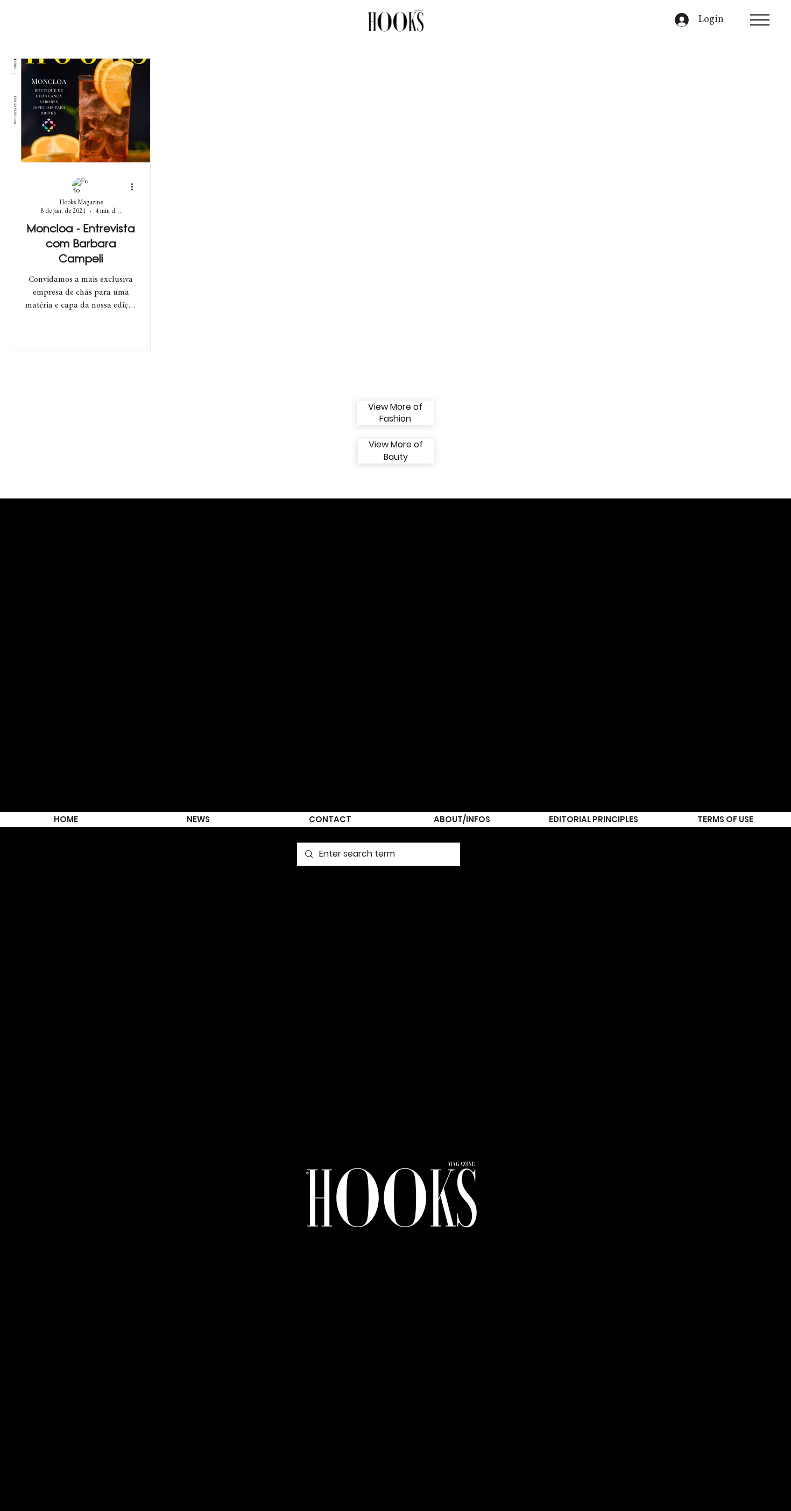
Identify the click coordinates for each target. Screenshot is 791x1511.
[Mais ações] (135, 186)
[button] (759, 20)
